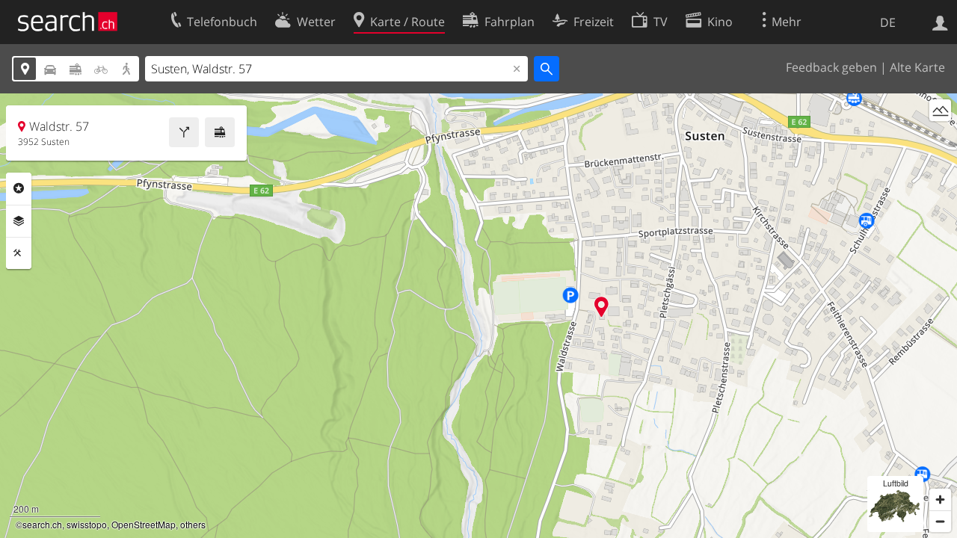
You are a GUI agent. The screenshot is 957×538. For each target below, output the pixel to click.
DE (888, 22)
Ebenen (18, 221)
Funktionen (18, 253)
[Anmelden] (940, 21)
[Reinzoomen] (940, 499)
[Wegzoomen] (940, 521)
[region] (478, 315)
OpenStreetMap (143, 524)
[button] (601, 307)
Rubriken (18, 188)
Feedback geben (831, 67)
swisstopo (87, 524)
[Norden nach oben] (940, 138)
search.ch (42, 524)
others (193, 524)
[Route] (184, 132)
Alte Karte (917, 67)
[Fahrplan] (220, 132)
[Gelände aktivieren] (940, 110)
